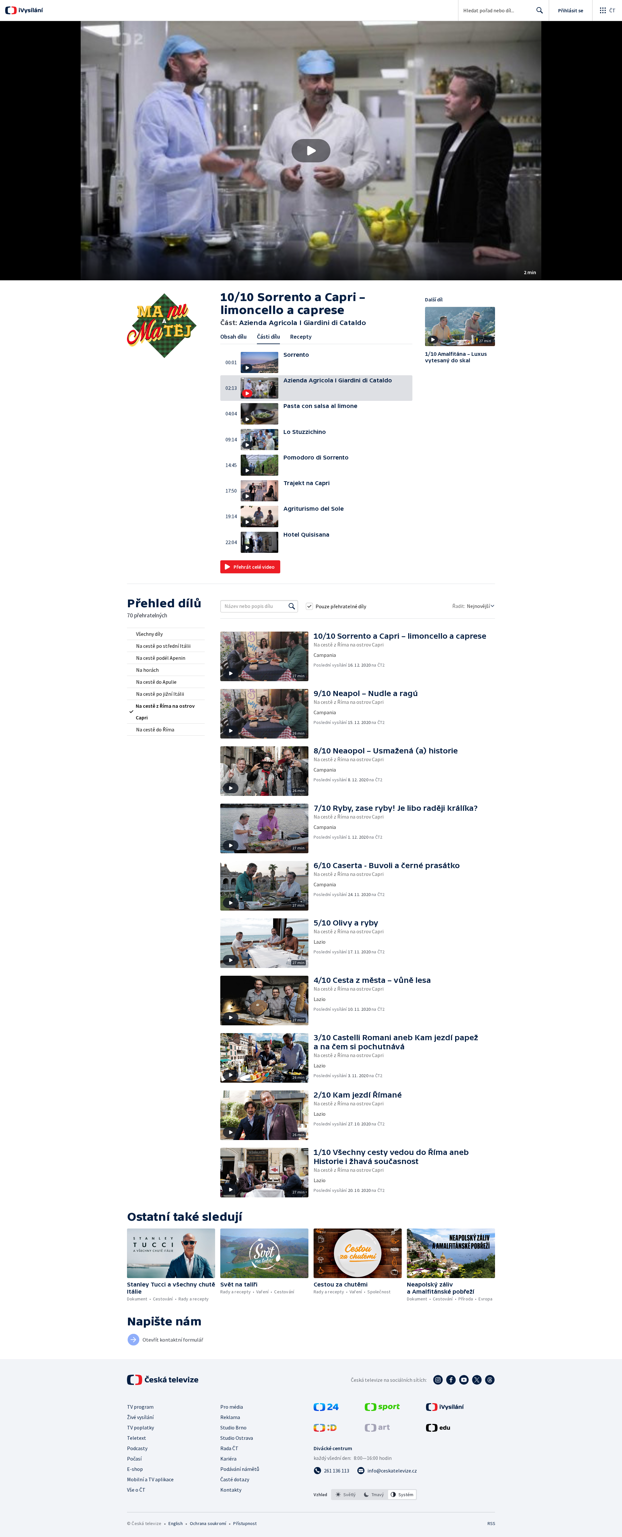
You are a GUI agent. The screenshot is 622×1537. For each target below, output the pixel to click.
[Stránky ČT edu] (438, 1429)
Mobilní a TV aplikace (150, 1479)
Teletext (136, 1438)
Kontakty (230, 1489)
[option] (346, 1494)
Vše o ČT (136, 1489)
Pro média (231, 1406)
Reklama (230, 1417)
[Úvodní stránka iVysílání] (30, 10)
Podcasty (137, 1448)
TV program (140, 1406)
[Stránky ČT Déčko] (325, 1429)
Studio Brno (233, 1427)
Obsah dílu (233, 336)
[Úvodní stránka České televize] (163, 1380)
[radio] (166, 634)
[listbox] (374, 1494)
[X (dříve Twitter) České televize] (477, 1380)
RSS (491, 1523)
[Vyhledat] (292, 606)
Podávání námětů (239, 1469)
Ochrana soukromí (208, 1523)
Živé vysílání (140, 1417)
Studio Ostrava (236, 1438)
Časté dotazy (234, 1479)
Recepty (301, 336)
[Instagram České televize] (438, 1380)
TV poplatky (140, 1427)
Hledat (540, 10)
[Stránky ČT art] (377, 1429)
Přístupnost (245, 1523)
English (175, 1523)
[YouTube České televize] (464, 1380)
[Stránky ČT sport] (382, 1409)
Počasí (134, 1458)
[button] (311, 150)
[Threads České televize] (490, 1380)
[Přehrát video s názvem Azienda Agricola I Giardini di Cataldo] (311, 150)
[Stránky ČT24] (326, 1409)
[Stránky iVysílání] (445, 1409)
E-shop (135, 1469)
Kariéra (228, 1458)
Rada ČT (229, 1448)
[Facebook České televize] (451, 1380)
